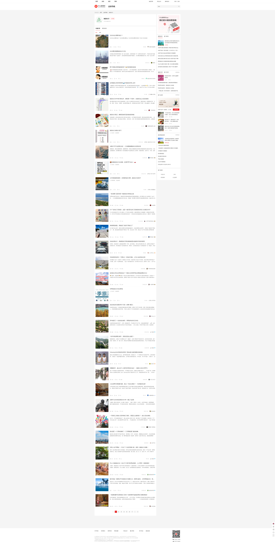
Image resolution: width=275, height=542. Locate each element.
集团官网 (151, 1)
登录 (175, 1)
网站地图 (116, 530)
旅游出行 (111, 12)
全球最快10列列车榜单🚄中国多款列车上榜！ (123, 83)
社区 (109, 1)
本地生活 (163, 174)
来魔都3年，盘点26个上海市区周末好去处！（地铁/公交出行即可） (129, 368)
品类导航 (111, 6)
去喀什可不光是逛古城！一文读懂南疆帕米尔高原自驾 (125, 146)
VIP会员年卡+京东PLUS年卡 (164, 164)
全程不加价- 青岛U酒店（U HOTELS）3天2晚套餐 (169, 50)
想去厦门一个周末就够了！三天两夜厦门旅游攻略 (124, 431)
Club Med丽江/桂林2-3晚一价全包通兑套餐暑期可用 (169, 64)
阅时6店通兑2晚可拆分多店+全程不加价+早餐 (168, 58)
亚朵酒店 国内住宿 (162, 156)
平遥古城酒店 (161, 159)
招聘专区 (110, 530)
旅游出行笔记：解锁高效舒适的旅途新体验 (122, 114)
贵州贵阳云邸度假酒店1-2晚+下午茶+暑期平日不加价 (170, 66)
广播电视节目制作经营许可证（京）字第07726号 (104, 539)
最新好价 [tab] (160, 36)
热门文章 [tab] (166, 72)
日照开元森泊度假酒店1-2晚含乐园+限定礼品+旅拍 (169, 47)
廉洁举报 (132, 530)
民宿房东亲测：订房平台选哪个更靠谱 (172, 76)
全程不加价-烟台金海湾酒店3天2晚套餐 (167, 53)
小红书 (112, 132)
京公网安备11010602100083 (100, 536)
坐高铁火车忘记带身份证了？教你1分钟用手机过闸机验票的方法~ (128, 273)
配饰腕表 (163, 177)
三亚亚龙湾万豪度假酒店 (163, 145)
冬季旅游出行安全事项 (116, 289)
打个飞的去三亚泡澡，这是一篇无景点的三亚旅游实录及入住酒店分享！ (130, 209)
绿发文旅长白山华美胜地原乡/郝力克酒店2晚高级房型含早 (171, 55)
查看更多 (177, 72)
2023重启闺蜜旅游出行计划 (118, 51)
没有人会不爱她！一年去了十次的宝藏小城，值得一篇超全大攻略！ (129, 447)
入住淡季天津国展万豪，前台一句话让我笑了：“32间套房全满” (128, 384)
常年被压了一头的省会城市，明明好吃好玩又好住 (124, 320)
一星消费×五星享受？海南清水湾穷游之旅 (122, 194)
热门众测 (160, 95)
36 (166, 123)
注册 (178, 1)
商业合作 (159, 1)
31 (166, 130)
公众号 (112, 291)
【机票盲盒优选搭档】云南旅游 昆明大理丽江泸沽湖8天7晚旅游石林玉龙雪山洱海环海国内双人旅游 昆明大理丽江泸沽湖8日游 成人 (172, 139)
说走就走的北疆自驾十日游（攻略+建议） (122, 304)
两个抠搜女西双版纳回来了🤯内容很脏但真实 (123, 67)
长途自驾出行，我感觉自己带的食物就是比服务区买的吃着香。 (128, 241)
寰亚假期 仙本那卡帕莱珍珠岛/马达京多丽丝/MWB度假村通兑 (172, 41)
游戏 (175, 174)
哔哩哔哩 (113, 180)
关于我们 (97, 530)
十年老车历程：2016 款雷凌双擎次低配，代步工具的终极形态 (172, 113)
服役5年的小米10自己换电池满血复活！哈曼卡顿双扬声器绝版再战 (172, 127)
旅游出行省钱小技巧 (115, 130)
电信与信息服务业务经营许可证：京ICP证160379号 (117, 536)
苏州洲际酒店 (161, 153)
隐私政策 (148, 530)
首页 (101, 12)
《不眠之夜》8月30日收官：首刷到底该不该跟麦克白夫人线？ (172, 90)
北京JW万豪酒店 (161, 161)
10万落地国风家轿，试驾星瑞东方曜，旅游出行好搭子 (125, 178)
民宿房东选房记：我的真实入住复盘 (166, 85)
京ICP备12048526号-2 (131, 536)
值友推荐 (117, 132)
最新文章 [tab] (160, 72)
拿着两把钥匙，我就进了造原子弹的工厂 (121, 225)
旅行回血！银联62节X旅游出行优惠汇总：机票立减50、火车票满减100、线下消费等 (132, 479)
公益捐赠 (175, 177)
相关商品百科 (161, 135)
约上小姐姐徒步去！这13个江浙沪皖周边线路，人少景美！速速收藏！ (130, 463)
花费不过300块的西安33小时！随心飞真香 (122, 399)
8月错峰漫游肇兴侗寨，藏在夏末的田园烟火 (168, 82)
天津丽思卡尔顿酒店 (162, 150)
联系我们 (103, 530)
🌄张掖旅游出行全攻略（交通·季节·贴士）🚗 (123, 162)
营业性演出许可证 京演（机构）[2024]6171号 (103, 537)
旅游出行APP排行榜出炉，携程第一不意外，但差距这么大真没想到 (129, 98)
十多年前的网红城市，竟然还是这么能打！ (122, 336)
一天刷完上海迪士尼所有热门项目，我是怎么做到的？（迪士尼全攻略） (130, 415)
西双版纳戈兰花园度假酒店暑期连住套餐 (167, 61)
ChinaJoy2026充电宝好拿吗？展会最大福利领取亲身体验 (126, 352)
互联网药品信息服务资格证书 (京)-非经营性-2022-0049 (123, 537)
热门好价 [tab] (166, 36)
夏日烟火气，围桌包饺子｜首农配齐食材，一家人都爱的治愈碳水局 (172, 120)
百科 (115, 1)
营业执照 (136, 537)
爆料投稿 (167, 1)
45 (166, 116)
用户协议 (141, 530)
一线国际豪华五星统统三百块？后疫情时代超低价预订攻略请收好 (128, 495)
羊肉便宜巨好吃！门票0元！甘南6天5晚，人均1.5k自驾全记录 (127, 257)
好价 (103, 1)
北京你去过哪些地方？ (116, 35)
